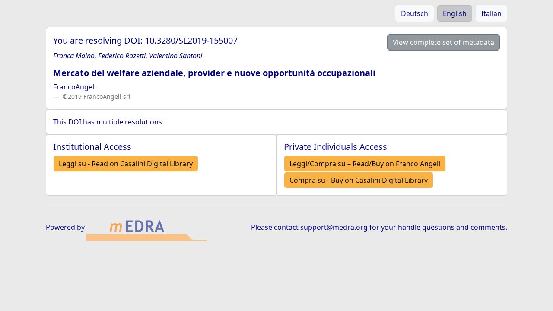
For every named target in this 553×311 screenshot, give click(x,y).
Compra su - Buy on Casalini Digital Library (358, 180)
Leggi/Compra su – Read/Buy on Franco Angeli (364, 163)
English (455, 13)
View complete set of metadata (443, 42)
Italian (491, 13)
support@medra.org (334, 227)
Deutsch (414, 13)
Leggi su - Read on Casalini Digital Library (126, 163)
